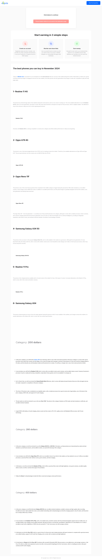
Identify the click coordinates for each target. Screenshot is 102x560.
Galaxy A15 (37, 359)
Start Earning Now (93, 3)
